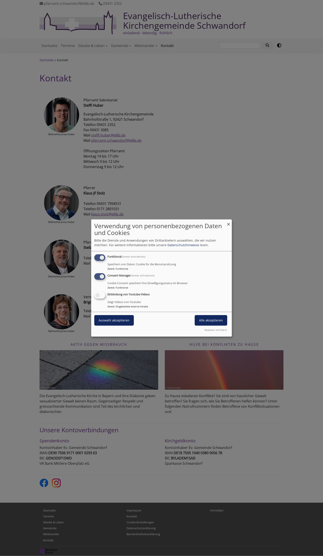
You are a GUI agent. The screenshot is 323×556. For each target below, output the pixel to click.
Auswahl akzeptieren (114, 320)
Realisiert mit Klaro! (216, 330)
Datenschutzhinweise (183, 245)
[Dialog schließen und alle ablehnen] (228, 222)
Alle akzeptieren (211, 320)
